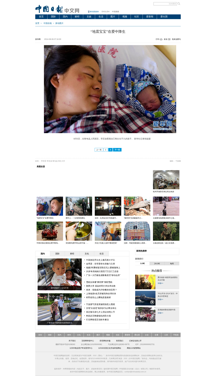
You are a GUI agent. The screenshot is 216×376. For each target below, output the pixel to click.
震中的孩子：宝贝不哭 (59, 288)
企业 (147, 335)
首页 (41, 16)
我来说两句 (176, 39)
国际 (53, 16)
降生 (60, 161)
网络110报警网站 (134, 348)
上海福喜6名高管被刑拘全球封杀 (101, 293)
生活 (101, 16)
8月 (63, 161)
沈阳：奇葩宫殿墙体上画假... (135, 243)
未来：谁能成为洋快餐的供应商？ (101, 290)
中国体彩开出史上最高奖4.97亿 (100, 260)
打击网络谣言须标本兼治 (97, 319)
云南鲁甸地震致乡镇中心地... (164, 218)
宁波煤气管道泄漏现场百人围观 (100, 304)
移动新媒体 (94, 12)
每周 (172, 264)
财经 (77, 16)
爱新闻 (149, 16)
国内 (65, 16)
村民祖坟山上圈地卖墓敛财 (98, 297)
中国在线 (47, 23)
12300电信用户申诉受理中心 (81, 348)
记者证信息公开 (135, 341)
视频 (124, 16)
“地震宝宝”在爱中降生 (45, 218)
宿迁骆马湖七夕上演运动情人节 (100, 312)
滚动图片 (59, 23)
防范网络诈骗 (105, 341)
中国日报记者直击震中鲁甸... (48, 243)
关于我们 (72, 341)
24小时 (157, 264)
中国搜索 (115, 12)
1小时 (142, 263)
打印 (157, 39)
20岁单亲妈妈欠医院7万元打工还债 (102, 271)
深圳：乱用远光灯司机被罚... (106, 218)
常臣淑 (49, 161)
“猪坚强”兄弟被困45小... (133, 218)
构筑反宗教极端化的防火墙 (98, 316)
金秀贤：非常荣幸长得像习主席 (100, 264)
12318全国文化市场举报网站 (109, 348)
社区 (136, 16)
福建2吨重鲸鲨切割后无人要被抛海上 (103, 267)
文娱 (89, 16)
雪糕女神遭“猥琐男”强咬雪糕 (99, 282)
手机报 (176, 335)
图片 (112, 16)
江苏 (166, 335)
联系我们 (119, 341)
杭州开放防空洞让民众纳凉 (163, 192)
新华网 (38, 39)
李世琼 (43, 161)
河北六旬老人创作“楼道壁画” (106, 243)
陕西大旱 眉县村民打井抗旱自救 (100, 286)
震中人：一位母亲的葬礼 (75, 218)
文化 (79, 335)
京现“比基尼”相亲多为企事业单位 (101, 308)
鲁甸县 (55, 161)
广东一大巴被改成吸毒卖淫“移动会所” (103, 275)
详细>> (160, 283)
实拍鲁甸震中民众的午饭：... (77, 243)
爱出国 (164, 16)
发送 (165, 39)
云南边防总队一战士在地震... (164, 243)
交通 (156, 335)
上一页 (99, 150)
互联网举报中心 (88, 341)
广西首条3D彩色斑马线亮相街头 (59, 323)
